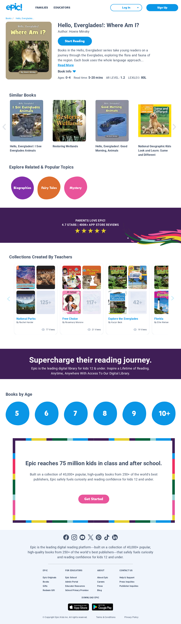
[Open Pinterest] (98, 537)
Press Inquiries (126, 582)
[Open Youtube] (82, 537)
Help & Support (126, 577)
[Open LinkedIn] (115, 537)
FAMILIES (41, 7)
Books (9, 18)
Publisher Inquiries (128, 586)
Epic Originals (49, 577)
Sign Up (162, 7)
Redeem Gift (49, 590)
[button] (35, 298)
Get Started (93, 499)
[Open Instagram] (74, 537)
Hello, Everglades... (25, 18)
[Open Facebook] (66, 537)
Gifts (45, 586)
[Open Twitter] (90, 537)
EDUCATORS (62, 7)
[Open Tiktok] (107, 537)
